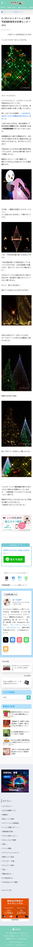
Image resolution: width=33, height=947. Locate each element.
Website (6, 652)
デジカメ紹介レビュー (11, 836)
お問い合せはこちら (13, 627)
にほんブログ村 (6, 890)
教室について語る (9, 857)
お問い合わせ (23, 938)
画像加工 (6, 815)
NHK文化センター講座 (11, 882)
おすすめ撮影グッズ (10, 810)
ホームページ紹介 (9, 865)
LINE (26, 643)
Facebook (12, 643)
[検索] (28, 697)
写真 (5, 844)
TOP (3, 7)
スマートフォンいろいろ (11, 853)
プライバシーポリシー (16, 942)
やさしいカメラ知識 (10, 840)
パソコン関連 (7, 848)
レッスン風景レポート (19, 585)
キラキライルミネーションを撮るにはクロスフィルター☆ (16, 116)
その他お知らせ (8, 878)
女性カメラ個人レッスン (11, 936)
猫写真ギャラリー (11, 938)
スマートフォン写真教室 (11, 823)
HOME (18, 929)
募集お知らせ (8, 874)
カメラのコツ (24, 7)
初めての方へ (12, 7)
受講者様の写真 (8, 831)
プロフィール (25, 936)
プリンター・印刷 (9, 861)
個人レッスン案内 (9, 819)
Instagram (19, 643)
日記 (5, 869)
